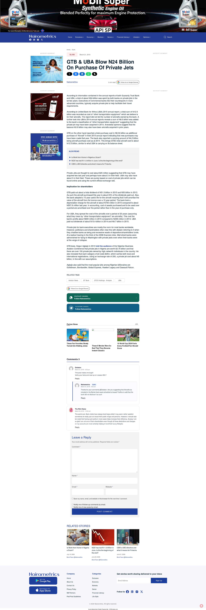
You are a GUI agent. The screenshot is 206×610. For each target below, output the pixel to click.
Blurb (73, 49)
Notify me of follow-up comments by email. (90, 504)
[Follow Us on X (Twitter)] (141, 591)
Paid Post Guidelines (74, 596)
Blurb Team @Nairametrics (74, 557)
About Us (70, 582)
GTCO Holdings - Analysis (103, 280)
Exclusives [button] (78, 37)
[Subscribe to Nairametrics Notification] (201, 606)
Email (74, 487)
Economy (95, 582)
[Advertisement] (159, 69)
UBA (119, 280)
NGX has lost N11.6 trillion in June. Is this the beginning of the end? (97, 160)
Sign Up (159, 580)
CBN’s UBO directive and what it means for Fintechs (91, 164)
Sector (94, 589)
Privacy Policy (71, 589)
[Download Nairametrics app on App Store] (43, 590)
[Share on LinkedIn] (82, 74)
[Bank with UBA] (47, 106)
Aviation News (73, 280)
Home (70, 37)
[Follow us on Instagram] (38, 39)
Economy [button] (90, 37)
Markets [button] (100, 37)
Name (75, 475)
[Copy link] (94, 74)
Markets (95, 585)
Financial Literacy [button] (123, 37)
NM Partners (71, 593)
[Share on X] (69, 74)
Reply (77, 378)
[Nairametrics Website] (42, 36)
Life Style (95, 596)
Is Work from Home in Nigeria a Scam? (86, 157)
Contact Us (70, 585)
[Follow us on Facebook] (30, 39)
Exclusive (95, 578)
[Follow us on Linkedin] (34, 39)
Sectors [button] (110, 37)
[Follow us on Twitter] (42, 39)
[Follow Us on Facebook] (127, 591)
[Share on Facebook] (76, 74)
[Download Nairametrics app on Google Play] (43, 581)
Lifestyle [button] (136, 37)
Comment (76, 446)
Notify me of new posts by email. (86, 507)
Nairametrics (72, 81)
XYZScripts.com (113, 609)
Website (109, 487)
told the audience (104, 246)
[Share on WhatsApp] (88, 74)
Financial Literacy (98, 593)
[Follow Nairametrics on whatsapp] (47, 146)
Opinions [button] (146, 37)
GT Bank (86, 280)
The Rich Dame (80, 409)
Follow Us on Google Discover (129, 82)
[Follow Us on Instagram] (136, 591)
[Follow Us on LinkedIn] (132, 591)
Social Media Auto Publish (95, 609)
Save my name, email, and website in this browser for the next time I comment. (100, 499)
